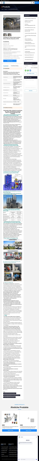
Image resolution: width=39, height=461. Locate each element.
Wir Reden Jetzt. (30, 73)
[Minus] (36, 437)
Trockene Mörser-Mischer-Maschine (15, 454)
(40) (29, 40)
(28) (30, 49)
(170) (30, 18)
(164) (30, 25)
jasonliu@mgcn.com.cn (5, 0)
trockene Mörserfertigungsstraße (12, 9)
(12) (29, 43)
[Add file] (19, 459)
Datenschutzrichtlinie (5, 456)
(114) (30, 27)
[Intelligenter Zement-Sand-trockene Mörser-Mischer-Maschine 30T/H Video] (11, 23)
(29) (29, 30)
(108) (29, 21)
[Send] (36, 459)
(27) (30, 36)
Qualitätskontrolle (4, 450)
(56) (30, 46)
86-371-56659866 (35, 0)
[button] (7, 420)
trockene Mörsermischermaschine (9, 397)
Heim (2, 9)
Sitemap (3, 454)
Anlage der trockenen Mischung (14, 448)
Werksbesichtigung (5, 448)
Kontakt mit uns (4, 452)
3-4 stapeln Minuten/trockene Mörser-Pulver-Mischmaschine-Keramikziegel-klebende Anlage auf (10, 427)
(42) (30, 33)
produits (6, 9)
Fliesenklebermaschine (13, 452)
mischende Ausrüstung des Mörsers (9, 393)
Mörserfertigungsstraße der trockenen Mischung (12, 395)
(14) (30, 52)
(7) (29, 59)
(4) (29, 57)
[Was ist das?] (28, 70)
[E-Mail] (30, 70)
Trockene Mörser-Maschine (13, 456)
